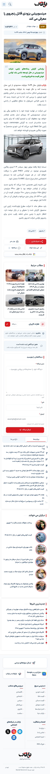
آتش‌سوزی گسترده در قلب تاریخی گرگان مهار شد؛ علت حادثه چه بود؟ (24, 447)
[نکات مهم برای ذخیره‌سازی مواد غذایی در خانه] (40, 549)
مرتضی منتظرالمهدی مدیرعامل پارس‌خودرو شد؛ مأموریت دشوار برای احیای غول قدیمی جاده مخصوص (23, 484)
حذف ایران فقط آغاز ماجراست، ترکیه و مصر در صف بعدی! (25, 620)
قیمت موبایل (40, 705)
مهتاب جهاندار (31, 26)
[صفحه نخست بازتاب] (25, 755)
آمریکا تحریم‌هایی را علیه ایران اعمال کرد (31, 624)
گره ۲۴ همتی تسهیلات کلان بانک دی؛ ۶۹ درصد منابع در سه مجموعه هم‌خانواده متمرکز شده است (25, 453)
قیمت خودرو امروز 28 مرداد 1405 (33, 465)
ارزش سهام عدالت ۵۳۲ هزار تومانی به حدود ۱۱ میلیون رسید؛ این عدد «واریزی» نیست (23, 472)
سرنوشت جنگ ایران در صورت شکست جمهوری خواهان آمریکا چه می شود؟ (24, 637)
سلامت (19, 713)
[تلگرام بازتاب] (19, 731)
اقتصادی (19, 692)
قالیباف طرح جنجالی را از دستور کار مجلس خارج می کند (26, 632)
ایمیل (41, 414)
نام (42, 402)
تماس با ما (40, 732)
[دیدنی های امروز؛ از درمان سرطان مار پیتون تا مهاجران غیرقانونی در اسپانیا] (40, 561)
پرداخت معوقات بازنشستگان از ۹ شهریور (19, 523)
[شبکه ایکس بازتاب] (7, 731)
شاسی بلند (31, 231)
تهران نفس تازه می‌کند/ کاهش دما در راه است (29, 643)
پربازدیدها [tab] (36, 439)
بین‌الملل (19, 705)
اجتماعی (19, 696)
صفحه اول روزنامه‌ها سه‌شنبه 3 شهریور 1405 (29, 628)
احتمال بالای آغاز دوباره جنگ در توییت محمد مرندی (18, 573)
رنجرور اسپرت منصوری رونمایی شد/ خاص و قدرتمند (36, 312)
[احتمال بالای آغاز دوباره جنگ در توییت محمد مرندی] (40, 574)
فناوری (20, 709)
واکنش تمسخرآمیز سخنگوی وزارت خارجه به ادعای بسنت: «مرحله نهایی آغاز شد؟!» (25, 615)
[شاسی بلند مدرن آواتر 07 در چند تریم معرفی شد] (15, 301)
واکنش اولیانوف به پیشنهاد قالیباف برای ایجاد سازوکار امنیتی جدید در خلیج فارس (18, 585)
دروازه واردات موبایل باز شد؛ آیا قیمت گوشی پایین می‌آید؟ (25, 477)
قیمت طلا (41, 696)
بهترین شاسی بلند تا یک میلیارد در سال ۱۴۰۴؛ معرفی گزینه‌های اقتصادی (35, 287)
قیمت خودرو (40, 692)
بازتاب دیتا (40, 713)
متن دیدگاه (40, 364)
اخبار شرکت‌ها (39, 709)
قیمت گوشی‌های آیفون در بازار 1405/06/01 (30, 489)
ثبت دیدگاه (7, 324)
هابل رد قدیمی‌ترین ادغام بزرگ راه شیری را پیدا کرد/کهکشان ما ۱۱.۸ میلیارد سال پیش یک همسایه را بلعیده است (24, 460)
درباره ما (41, 728)
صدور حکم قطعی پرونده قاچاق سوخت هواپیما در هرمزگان (25, 609)
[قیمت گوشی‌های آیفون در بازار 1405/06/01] (40, 537)
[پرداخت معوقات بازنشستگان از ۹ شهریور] (40, 525)
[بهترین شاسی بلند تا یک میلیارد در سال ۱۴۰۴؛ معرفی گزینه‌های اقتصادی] (34, 276)
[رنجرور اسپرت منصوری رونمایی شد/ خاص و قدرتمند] (34, 301)
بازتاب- (43, 85)
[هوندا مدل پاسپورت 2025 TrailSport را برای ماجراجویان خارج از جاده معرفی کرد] (15, 276)
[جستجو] (9, 4)
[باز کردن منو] (4, 4)
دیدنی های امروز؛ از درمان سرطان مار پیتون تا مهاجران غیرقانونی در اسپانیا (18, 561)
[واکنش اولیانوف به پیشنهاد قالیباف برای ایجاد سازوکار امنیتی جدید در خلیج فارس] (40, 586)
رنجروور (41, 231)
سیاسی (19, 700)
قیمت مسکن (40, 700)
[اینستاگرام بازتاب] (13, 731)
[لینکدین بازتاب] (13, 737)
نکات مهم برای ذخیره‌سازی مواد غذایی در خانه (19, 548)
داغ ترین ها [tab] (14, 439)
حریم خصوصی (39, 737)
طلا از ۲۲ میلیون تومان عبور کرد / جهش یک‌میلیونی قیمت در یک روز (23, 496)
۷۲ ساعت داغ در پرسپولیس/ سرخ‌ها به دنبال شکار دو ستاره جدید (24, 502)
